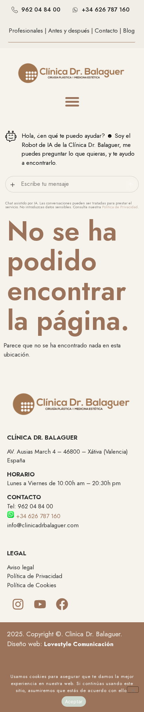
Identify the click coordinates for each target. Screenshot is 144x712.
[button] (72, 101)
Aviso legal (20, 567)
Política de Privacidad (34, 576)
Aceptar (74, 701)
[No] (133, 689)
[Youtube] (40, 604)
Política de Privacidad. (120, 207)
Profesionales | (28, 30)
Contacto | (109, 30)
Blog (129, 30)
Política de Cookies (31, 585)
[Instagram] (18, 604)
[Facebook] (62, 604)
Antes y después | (71, 30)
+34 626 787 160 (37, 516)
